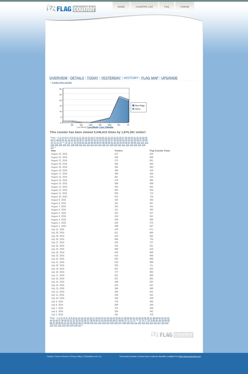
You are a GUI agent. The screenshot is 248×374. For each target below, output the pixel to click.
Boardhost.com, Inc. (93, 356)
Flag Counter (71, 8)
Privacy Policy (76, 356)
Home (121, 6)
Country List (144, 6)
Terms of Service (62, 356)
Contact (50, 356)
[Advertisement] (124, 49)
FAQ (166, 6)
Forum (184, 6)
